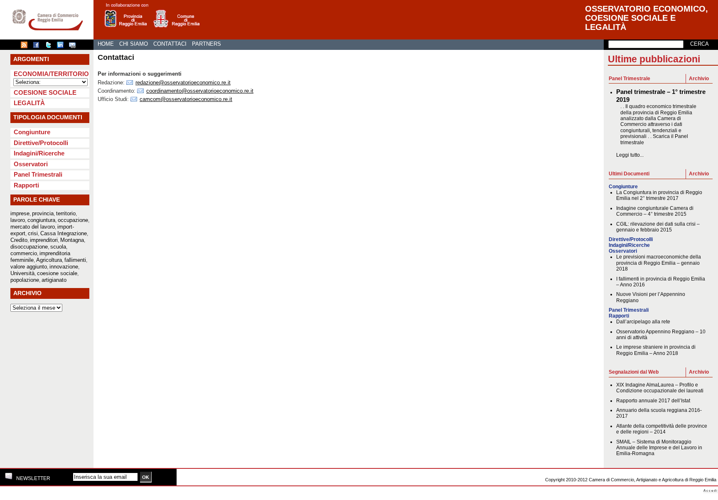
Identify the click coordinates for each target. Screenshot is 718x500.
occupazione (73, 220)
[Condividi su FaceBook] (38, 46)
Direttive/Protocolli (41, 142)
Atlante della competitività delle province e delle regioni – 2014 (661, 429)
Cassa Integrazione (63, 233)
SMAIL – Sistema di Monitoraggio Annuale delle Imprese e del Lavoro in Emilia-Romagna (659, 448)
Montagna (72, 240)
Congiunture (32, 131)
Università (22, 273)
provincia (43, 213)
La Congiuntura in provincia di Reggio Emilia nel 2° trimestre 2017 (659, 195)
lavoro (17, 220)
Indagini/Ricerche (39, 153)
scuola (58, 247)
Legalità (29, 102)
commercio (23, 253)
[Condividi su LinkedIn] (62, 46)
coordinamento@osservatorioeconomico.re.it (199, 91)
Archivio (699, 78)
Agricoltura (49, 260)
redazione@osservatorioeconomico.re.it (183, 82)
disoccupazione (29, 247)
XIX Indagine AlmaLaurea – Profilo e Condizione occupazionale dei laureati (659, 388)
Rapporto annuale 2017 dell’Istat (653, 401)
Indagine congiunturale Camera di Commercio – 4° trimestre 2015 (654, 211)
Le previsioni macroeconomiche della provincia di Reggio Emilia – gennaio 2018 (658, 263)
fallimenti (75, 260)
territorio (66, 213)
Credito (18, 240)
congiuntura (41, 220)
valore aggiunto (28, 267)
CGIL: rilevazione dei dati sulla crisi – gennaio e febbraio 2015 (658, 227)
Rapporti (26, 185)
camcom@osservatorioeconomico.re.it (186, 99)
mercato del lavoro (32, 227)
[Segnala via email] (74, 46)
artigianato (54, 280)
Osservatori (31, 163)
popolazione (24, 280)
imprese (20, 213)
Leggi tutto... (630, 155)
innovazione (63, 267)
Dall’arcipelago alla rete (643, 322)
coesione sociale (57, 273)
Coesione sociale (45, 92)
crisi (33, 233)
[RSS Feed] (26, 46)
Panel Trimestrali (38, 174)
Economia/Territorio (51, 73)
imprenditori (44, 240)
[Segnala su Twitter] (50, 46)
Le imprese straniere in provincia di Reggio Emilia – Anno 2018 (656, 350)
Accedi (710, 491)
